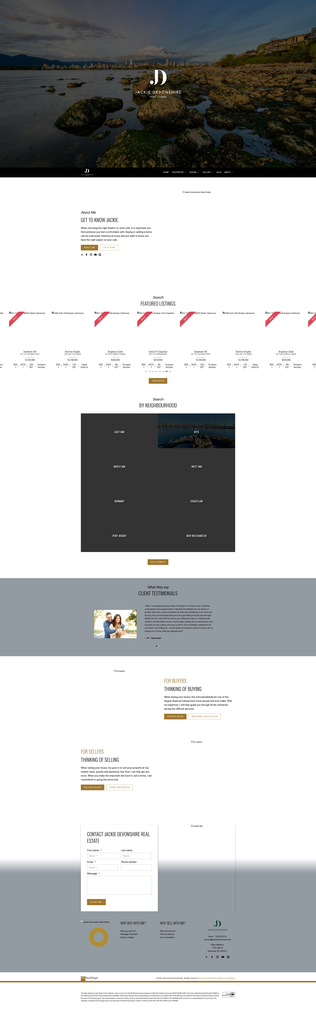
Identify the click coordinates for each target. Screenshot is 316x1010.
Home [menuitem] (166, 172)
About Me (89, 247)
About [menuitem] (227, 172)
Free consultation (167, 937)
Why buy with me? (128, 931)
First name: (93, 850)
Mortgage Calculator (205, 716)
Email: (90, 861)
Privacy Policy (203, 978)
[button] (89, 247)
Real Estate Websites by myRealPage (222, 978)
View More (158, 381)
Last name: (127, 850)
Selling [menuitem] (206, 172)
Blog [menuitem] (219, 172)
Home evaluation (167, 934)
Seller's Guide (92, 787)
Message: (92, 873)
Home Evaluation (119, 787)
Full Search (158, 562)
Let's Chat (109, 247)
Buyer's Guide (175, 716)
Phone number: (129, 861)
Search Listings (127, 937)
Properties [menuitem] (178, 172)
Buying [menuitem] (193, 172)
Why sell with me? (168, 931)
